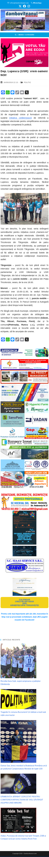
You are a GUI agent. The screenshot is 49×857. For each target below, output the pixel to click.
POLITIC (27, 82)
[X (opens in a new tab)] (20, 6)
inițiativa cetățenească (20, 118)
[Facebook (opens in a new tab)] (24, 6)
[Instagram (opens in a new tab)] (28, 6)
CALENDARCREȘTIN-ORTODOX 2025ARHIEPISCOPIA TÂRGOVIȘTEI (24, 602)
